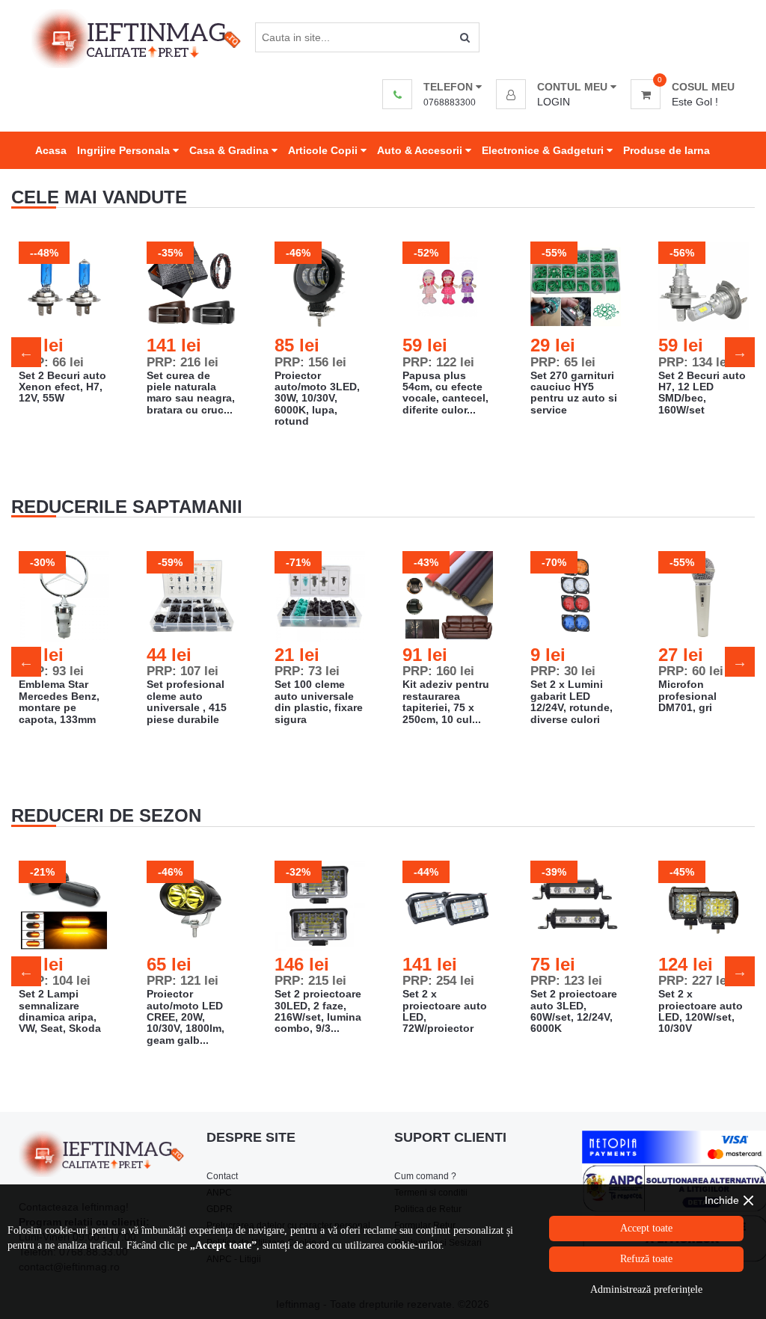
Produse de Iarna (666, 150)
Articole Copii (324, 150)
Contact (222, 1176)
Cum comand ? (425, 1176)
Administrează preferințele (646, 1289)
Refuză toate (646, 1258)
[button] (556, 86)
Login (553, 102)
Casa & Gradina (230, 150)
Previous (26, 352)
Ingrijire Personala (125, 150)
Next (740, 352)
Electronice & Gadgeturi (544, 150)
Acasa (51, 150)
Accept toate (646, 1228)
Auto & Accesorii (421, 150)
